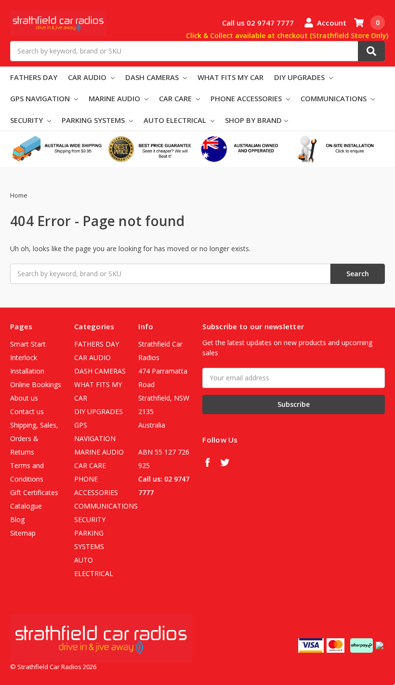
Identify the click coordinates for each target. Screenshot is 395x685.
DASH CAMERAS (153, 77)
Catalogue (26, 505)
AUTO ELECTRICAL (176, 120)
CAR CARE (176, 98)
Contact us (27, 411)
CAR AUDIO (88, 77)
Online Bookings (35, 384)
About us (24, 398)
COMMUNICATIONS (335, 98)
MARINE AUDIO (115, 98)
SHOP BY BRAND (253, 120)
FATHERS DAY (33, 77)
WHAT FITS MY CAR (230, 77)
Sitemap (23, 532)
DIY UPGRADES (300, 77)
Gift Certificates (34, 492)
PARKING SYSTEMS (94, 120)
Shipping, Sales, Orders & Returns (34, 438)
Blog (17, 519)
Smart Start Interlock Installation (28, 357)
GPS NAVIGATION (41, 98)
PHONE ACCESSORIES (247, 98)
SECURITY (27, 120)
